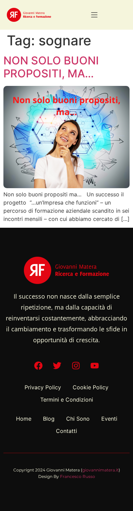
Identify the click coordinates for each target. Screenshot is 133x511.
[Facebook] (38, 365)
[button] (94, 15)
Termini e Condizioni (66, 399)
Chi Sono (78, 418)
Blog (49, 418)
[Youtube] (94, 365)
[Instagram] (76, 365)
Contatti (66, 430)
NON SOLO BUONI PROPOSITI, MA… (51, 67)
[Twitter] (57, 365)
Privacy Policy (43, 387)
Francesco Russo (77, 476)
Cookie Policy (90, 387)
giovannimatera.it (100, 469)
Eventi (109, 418)
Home (23, 418)
